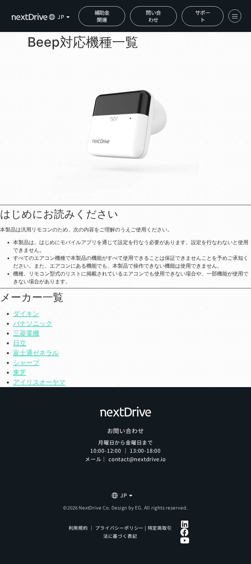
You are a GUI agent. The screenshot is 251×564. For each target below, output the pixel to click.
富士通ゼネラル (36, 353)
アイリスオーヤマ (39, 382)
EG (138, 507)
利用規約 (78, 528)
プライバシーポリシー (119, 528)
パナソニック (32, 323)
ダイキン (26, 314)
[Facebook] (184, 532)
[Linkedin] (184, 524)
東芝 (19, 372)
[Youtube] (184, 540)
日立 (19, 343)
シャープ (26, 363)
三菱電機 (26, 333)
